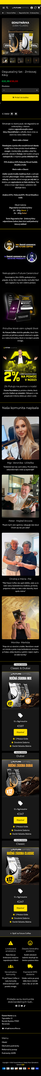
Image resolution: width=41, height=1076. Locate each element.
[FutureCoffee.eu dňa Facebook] (16, 1006)
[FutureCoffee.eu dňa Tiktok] (24, 1006)
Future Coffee (11, 13)
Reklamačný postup (9, 1049)
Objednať (20, 732)
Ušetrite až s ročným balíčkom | (20, 3)
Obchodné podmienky (10, 1046)
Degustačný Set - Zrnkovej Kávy (29, 13)
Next (37, 37)
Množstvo (6, 86)
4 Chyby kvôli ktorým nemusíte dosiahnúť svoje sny (20, 5)
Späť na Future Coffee (20, 933)
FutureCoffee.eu (18, 1062)
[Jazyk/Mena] (35, 8)
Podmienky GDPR (9, 1053)
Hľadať (4, 1042)
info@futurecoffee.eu (11, 1028)
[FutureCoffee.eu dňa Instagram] (19, 1006)
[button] (20, 104)
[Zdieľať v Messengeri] (15, 113)
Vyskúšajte (20, 1)
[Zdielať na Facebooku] (11, 113)
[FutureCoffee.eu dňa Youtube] (22, 1006)
